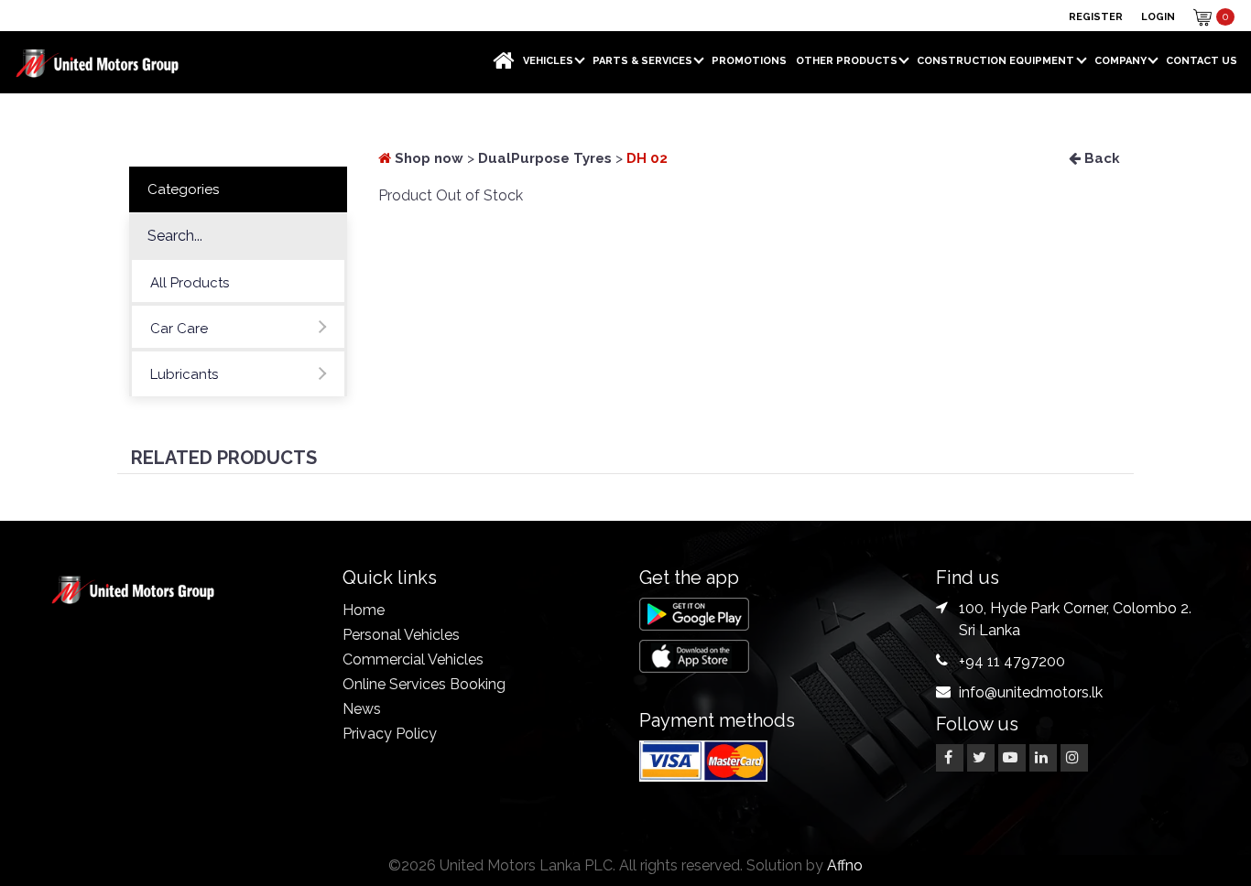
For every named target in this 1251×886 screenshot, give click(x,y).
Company (1120, 61)
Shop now (427, 158)
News (362, 709)
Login (1158, 17)
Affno (845, 865)
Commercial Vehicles (413, 659)
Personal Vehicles (401, 634)
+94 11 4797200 (1012, 661)
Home (364, 610)
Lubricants (184, 374)
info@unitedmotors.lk (1031, 692)
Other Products (846, 61)
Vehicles (548, 61)
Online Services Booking (424, 684)
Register (1096, 17)
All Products (189, 283)
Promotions (749, 61)
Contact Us (1201, 61)
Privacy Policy (390, 733)
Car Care (179, 328)
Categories (183, 189)
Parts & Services (642, 61)
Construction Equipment (995, 61)
